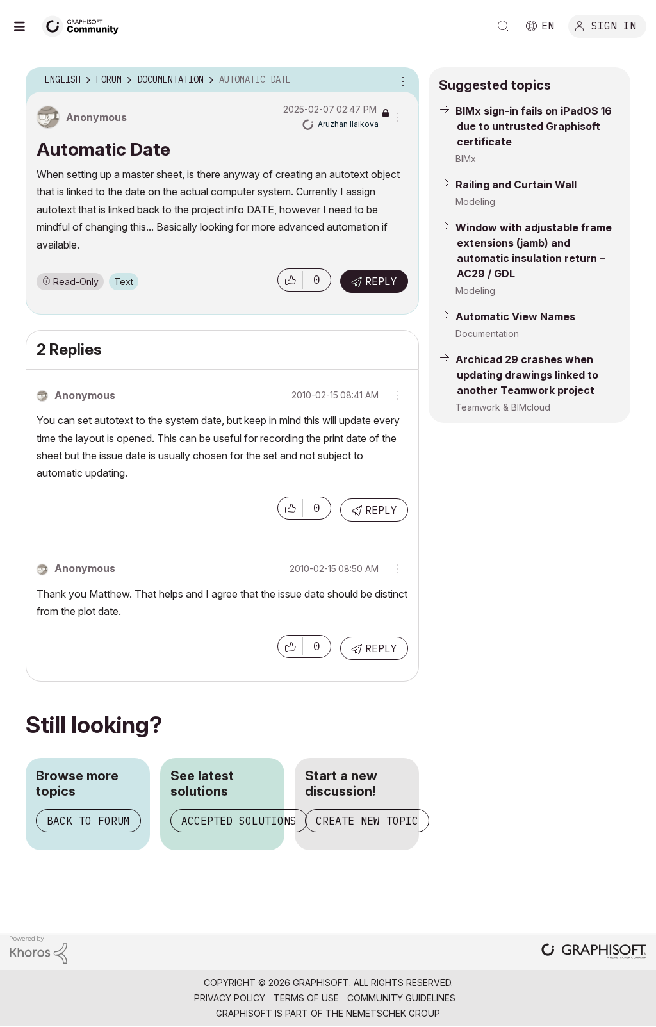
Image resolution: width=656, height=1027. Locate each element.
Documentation (487, 333)
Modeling (475, 201)
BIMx (465, 158)
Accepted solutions (239, 820)
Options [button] (401, 80)
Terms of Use (306, 997)
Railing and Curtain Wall (516, 184)
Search (503, 26)
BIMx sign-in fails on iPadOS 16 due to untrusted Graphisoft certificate (533, 126)
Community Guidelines (401, 997)
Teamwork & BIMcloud (502, 407)
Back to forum (88, 820)
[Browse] (26, 26)
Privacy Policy (229, 997)
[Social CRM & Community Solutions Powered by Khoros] (38, 948)
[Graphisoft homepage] (593, 952)
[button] (290, 280)
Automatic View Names (515, 316)
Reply (381, 281)
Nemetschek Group (393, 1013)
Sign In (613, 25)
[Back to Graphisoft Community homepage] (84, 24)
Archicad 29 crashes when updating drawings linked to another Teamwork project (526, 375)
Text (123, 281)
